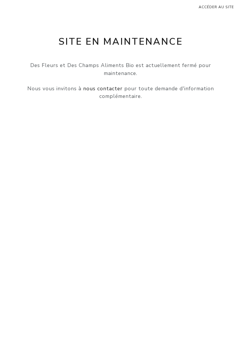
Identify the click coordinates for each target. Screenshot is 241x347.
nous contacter (103, 88)
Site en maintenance (120, 41)
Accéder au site (216, 7)
